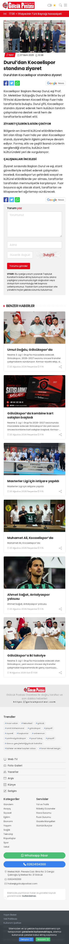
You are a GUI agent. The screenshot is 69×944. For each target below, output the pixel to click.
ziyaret (9, 733)
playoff (48, 728)
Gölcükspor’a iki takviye (26, 655)
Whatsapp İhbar (36, 855)
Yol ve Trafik (42, 804)
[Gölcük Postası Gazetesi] (17, 5)
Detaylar (25, 939)
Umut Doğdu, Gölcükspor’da (30, 350)
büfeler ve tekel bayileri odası (20, 748)
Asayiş (7, 808)
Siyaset (8, 812)
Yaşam (7, 825)
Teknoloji (8, 834)
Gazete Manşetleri (45, 821)
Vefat (6, 846)
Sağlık (7, 829)
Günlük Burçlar (44, 825)
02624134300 (36, 864)
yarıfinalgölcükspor (15, 738)
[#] (34, 689)
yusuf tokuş (35, 738)
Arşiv (10, 778)
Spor (11, 54)
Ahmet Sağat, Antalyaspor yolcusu (28, 597)
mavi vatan (11, 723)
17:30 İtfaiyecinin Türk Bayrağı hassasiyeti (35, 14)
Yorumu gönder (19, 266)
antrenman (38, 733)
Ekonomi (8, 821)
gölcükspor (34, 728)
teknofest (26, 723)
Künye (11, 784)
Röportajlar (10, 838)
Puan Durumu (43, 817)
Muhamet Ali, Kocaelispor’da (30, 538)
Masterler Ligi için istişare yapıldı (33, 481)
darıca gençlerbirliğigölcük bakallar (23, 743)
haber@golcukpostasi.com (22, 883)
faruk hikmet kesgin (50, 748)
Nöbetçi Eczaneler (45, 808)
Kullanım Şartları (12, 922)
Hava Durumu (43, 812)
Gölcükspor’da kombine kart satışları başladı (30, 415)
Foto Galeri (14, 765)
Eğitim (7, 817)
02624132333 (14, 879)
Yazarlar (13, 772)
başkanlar (22, 733)
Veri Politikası (10, 918)
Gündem (8, 804)
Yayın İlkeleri (10, 914)
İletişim (12, 791)
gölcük (40, 723)
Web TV (12, 759)
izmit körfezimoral (14, 728)
